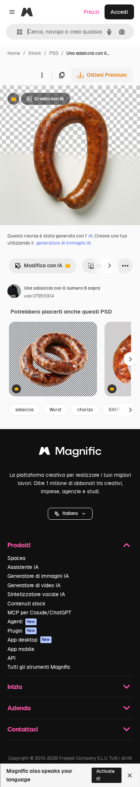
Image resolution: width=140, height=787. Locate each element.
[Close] (130, 775)
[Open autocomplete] (16, 32)
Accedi (119, 12)
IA (90, 236)
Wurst (55, 410)
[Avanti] (109, 265)
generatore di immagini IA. (63, 243)
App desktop (28, 639)
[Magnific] (70, 453)
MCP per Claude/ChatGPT (39, 612)
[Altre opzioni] (41, 74)
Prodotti (19, 545)
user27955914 (39, 296)
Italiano (70, 513)
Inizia (14, 686)
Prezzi (91, 12)
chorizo (85, 410)
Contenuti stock (26, 603)
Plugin (21, 630)
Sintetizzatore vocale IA (36, 594)
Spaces (16, 558)
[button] (70, 514)
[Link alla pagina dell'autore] (14, 292)
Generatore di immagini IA (38, 576)
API (11, 658)
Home (13, 53)
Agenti (21, 621)
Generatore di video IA (33, 585)
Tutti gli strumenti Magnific (39, 667)
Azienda (19, 708)
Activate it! (105, 774)
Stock (34, 53)
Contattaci (22, 729)
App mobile (20, 649)
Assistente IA (22, 567)
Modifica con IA (38, 267)
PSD (53, 53)
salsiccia (24, 410)
